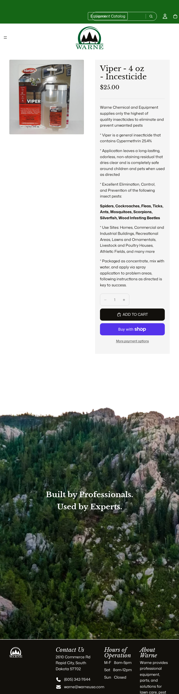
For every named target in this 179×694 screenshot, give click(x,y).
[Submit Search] (151, 16)
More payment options (132, 341)
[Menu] (5, 37)
